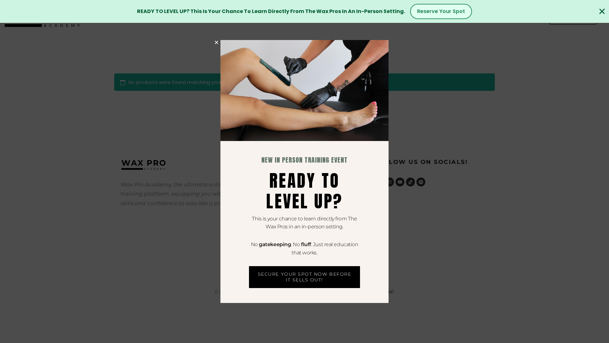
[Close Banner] (602, 11)
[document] (304, 171)
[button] (216, 42)
